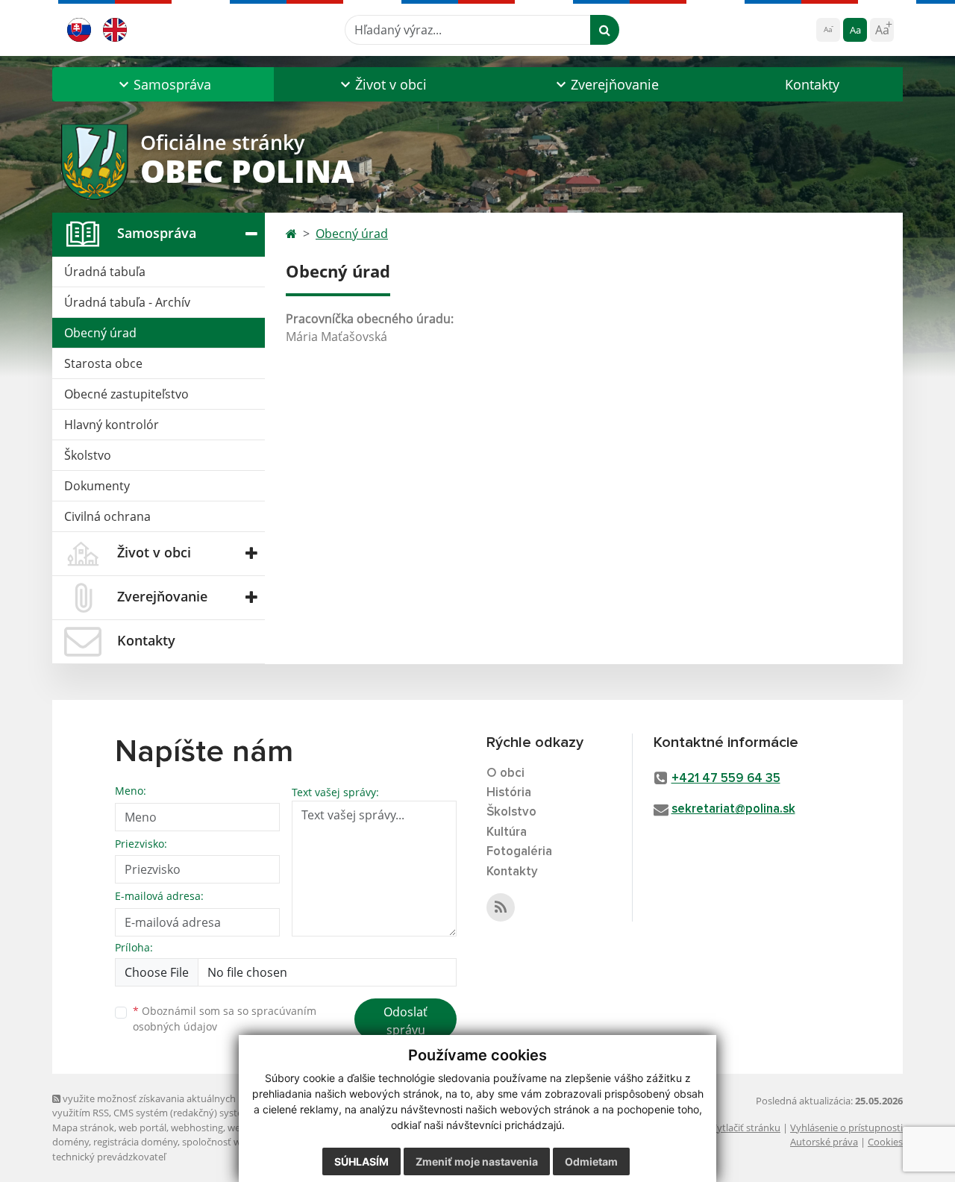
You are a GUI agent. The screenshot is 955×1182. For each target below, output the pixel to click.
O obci (505, 773)
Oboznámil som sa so (224, 1019)
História (508, 793)
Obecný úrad (100, 333)
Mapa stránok (83, 1127)
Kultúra (506, 832)
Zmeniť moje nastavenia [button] (477, 1161)
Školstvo (87, 455)
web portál (142, 1127)
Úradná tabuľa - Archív (127, 302)
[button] (163, 84)
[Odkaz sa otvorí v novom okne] (500, 907)
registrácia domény (135, 1141)
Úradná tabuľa (104, 271)
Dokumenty (97, 486)
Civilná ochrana (107, 516)
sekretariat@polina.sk (733, 809)
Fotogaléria (519, 851)
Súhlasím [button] (361, 1161)
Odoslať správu (405, 1021)
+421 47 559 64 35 (725, 778)
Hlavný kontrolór (111, 424)
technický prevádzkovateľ (109, 1156)
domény (70, 1141)
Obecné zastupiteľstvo (126, 394)
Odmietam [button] (591, 1161)
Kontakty (812, 84)
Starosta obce (103, 363)
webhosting (197, 1127)
